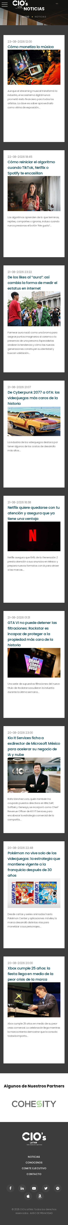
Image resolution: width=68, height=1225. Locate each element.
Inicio (25, 16)
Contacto (34, 1174)
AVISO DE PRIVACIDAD (40, 1213)
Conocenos (34, 1162)
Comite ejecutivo (34, 1168)
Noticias (34, 1157)
